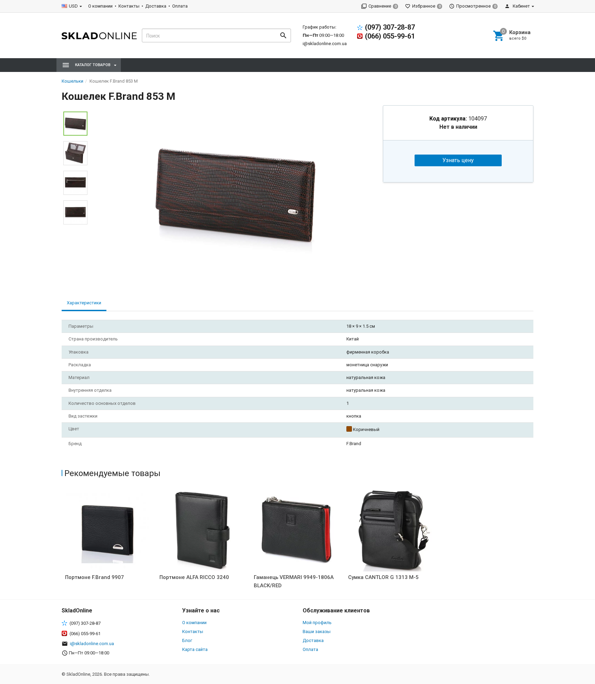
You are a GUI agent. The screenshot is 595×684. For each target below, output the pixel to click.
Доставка (155, 6)
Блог (187, 640)
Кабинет (521, 6)
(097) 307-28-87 (390, 27)
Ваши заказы (317, 631)
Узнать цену (458, 160)
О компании (100, 6)
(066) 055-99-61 (390, 36)
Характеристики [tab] (84, 302)
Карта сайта (195, 649)
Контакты (128, 6)
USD (73, 6)
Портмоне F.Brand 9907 (94, 577)
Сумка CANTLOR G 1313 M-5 (383, 577)
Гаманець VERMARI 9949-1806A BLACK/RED (294, 581)
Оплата (180, 6)
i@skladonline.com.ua (325, 43)
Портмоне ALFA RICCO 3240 (194, 577)
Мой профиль (317, 622)
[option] (235, 195)
